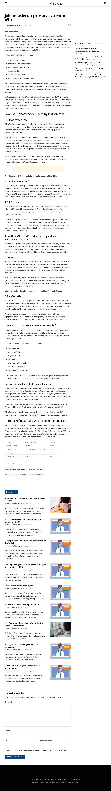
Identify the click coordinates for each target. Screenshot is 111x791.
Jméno (8, 731)
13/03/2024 (25, 588)
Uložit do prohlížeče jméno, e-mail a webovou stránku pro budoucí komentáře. (36, 750)
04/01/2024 (25, 650)
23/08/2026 (102, 76)
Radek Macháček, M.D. (14, 25)
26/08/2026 (79, 53)
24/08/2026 (84, 71)
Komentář (9, 702)
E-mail (8, 741)
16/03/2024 (25, 570)
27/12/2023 (25, 671)
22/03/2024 (25, 504)
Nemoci (12, 10)
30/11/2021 (29, 25)
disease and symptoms (18, 474)
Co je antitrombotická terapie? (19, 586)
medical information (35, 474)
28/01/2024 (25, 628)
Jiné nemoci (20, 10)
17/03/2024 (25, 546)
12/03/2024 (25, 607)
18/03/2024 (25, 525)
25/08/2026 (91, 59)
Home (6, 10)
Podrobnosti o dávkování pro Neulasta (22, 604)
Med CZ (55, 3)
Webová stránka (46, 741)
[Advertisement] (38, 169)
